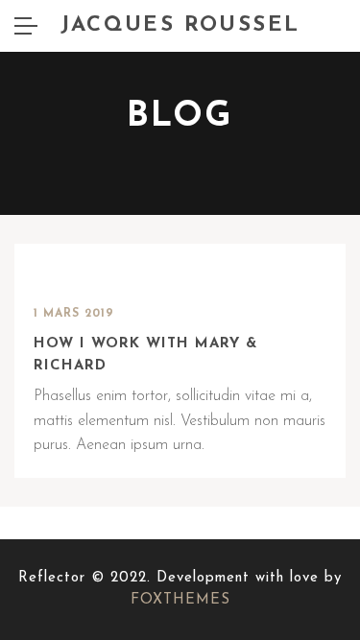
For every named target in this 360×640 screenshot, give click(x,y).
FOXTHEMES (180, 600)
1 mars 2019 (74, 314)
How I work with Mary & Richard (145, 355)
